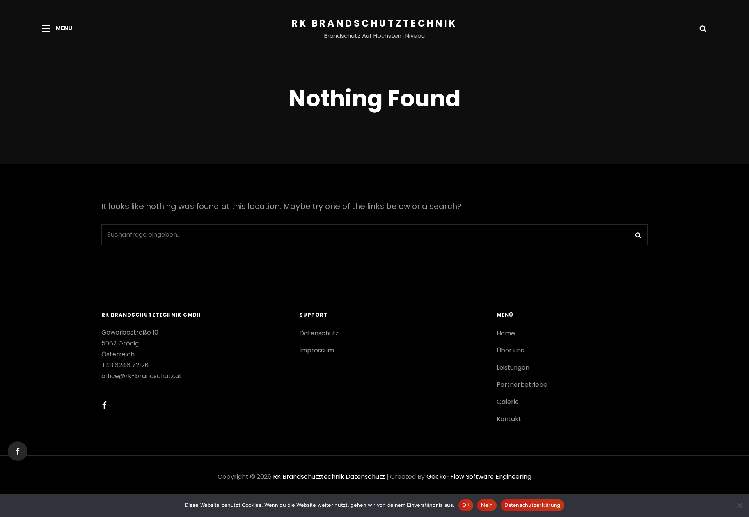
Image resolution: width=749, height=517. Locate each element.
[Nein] (739, 505)
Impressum (316, 350)
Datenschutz (319, 333)
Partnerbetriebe (522, 384)
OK (466, 505)
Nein (487, 505)
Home (506, 333)
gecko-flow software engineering (478, 476)
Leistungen (513, 367)
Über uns (510, 350)
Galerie (508, 401)
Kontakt (509, 418)
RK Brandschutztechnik (374, 23)
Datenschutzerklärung (532, 505)
